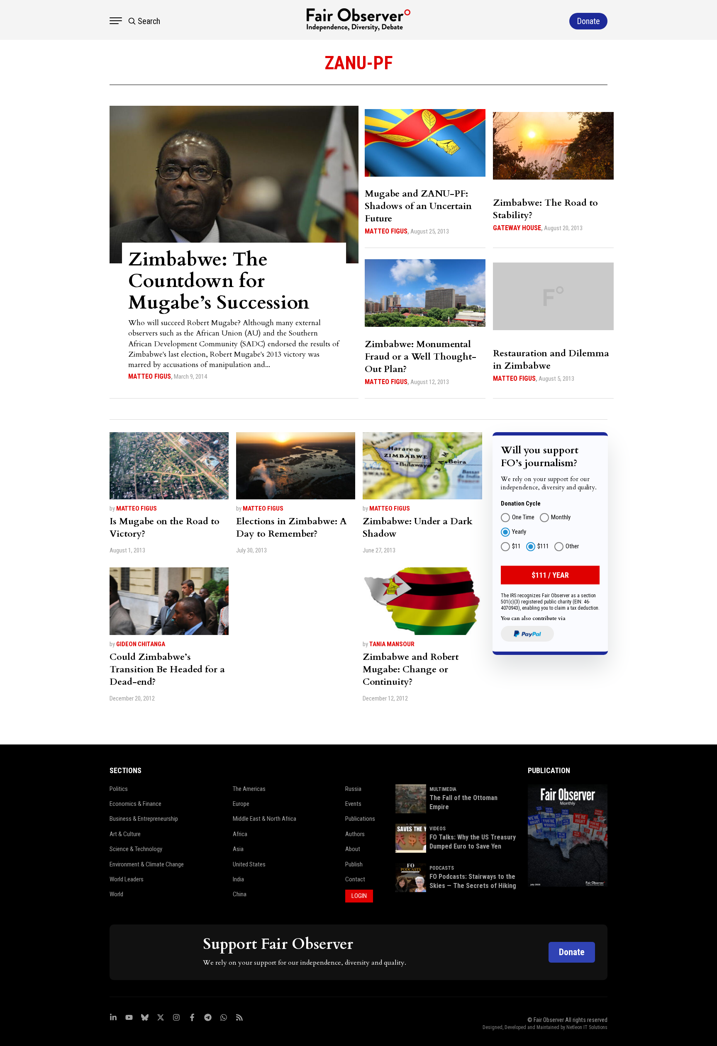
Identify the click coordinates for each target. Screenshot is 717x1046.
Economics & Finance (135, 804)
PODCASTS (441, 868)
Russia (353, 789)
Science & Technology (136, 849)
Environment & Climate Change (147, 864)
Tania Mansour (392, 644)
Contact (355, 879)
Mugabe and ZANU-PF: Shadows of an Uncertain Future (418, 206)
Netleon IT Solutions (586, 1027)
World (116, 894)
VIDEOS (437, 829)
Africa (240, 834)
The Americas (249, 789)
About (352, 849)
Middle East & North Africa (264, 818)
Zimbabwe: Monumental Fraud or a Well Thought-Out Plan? (420, 356)
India (238, 879)
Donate (572, 952)
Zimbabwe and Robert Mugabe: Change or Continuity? (410, 669)
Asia (238, 849)
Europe (241, 804)
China (239, 894)
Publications (360, 818)
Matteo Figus (149, 376)
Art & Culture (125, 834)
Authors (355, 834)
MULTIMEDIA (442, 789)
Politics (119, 789)
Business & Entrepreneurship (144, 818)
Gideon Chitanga (140, 644)
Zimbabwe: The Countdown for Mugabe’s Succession (219, 281)
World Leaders (127, 879)
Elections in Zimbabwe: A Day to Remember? (291, 527)
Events (353, 804)
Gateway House (517, 228)
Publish (354, 864)
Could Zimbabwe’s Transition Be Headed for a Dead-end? (167, 669)
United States (249, 864)
